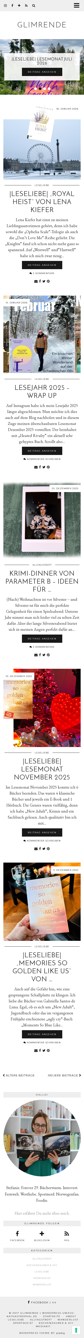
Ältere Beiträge (20, 1075)
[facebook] (12, 6)
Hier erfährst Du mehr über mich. (42, 1213)
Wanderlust (42, 1284)
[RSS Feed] (26, 6)
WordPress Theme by (42, 1333)
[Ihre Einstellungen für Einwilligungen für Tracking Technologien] (76, 1330)
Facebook (43, 1302)
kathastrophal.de (22, 1316)
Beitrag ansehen (42, 71)
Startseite (51, 1316)
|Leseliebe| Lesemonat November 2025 (42, 769)
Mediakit (43, 1326)
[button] (78, 6)
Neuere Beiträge (63, 1075)
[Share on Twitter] (44, 281)
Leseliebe (42, 185)
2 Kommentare (43, 273)
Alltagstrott (42, 564)
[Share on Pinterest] (48, 281)
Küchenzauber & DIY (42, 1265)
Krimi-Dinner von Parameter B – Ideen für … (42, 582)
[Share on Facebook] (40, 281)
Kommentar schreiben (43, 459)
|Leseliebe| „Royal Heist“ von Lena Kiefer (42, 202)
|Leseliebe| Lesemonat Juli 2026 (42, 62)
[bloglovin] (19, 6)
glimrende (42, 25)
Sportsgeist (42, 1278)
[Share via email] (36, 281)
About (71, 1316)
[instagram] (5, 6)
